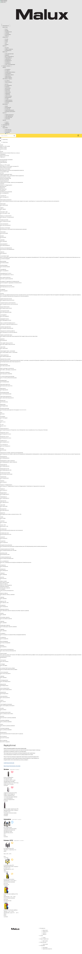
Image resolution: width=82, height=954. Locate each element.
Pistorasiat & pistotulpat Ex (10, 111)
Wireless (9, 514)
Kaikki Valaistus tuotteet (4, 582)
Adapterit (21, 201)
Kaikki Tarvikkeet (3, 450)
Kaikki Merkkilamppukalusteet (5, 393)
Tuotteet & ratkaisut (6, 66)
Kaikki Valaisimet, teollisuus (5, 594)
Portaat (6, 40)
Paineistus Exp (2, 178)
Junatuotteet (7, 118)
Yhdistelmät (25, 562)
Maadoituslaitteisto (8, 100)
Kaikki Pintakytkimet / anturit (5, 434)
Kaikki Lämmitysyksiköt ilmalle (5, 312)
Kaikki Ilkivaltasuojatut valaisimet (6, 626)
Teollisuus (7, 35)
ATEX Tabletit (17, 654)
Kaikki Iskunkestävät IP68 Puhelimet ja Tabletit (8, 669)
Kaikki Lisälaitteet (3, 598)
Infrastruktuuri (5, 37)
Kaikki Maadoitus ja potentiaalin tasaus (7, 336)
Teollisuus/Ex (5, 51)
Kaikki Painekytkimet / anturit (5, 438)
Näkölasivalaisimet (51, 454)
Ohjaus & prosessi (8, 96)
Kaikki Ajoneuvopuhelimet (5, 697)
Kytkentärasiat (8, 88)
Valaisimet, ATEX (3, 585)
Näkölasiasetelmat (29, 454)
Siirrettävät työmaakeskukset (41, 546)
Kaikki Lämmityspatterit (4, 316)
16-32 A (20, 410)
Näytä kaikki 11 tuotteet (19, 840)
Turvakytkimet (2, 190)
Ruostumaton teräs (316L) (71, 360)
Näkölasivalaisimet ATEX (59, 454)
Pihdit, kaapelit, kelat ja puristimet (25, 336)
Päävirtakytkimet (3, 186)
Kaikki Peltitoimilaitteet (4, 262)
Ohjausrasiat (7, 90)
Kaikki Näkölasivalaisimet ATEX (5, 470)
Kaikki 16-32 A (3, 422)
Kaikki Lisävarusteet (3, 506)
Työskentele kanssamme (47, 948)
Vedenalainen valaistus (9, 74)
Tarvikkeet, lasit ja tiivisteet (69, 454)
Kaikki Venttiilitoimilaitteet (5, 266)
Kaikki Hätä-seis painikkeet (5, 365)
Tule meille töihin (8, 131)
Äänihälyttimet (14, 562)
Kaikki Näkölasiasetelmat (4, 458)
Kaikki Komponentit (3, 538)
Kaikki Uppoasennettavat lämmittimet (7, 300)
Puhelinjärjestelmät (8, 101)
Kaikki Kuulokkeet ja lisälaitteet (6, 721)
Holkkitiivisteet (16, 201)
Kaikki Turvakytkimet (4, 542)
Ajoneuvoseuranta (8, 117)
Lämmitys (7, 102)
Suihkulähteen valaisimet (20, 610)
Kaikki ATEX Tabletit (3, 665)
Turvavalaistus (7, 69)
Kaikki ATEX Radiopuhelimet (5, 681)
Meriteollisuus (7, 61)
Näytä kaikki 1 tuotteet (16, 819)
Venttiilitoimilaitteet (21, 257)
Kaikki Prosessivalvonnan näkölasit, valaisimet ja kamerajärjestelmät (12, 454)
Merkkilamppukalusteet (4, 361)
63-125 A (24, 410)
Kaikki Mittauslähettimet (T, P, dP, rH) (6, 274)
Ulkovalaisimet (9, 585)
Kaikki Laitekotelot (3, 241)
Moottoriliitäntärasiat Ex (9, 110)
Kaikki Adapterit (3, 209)
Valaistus (4, 67)
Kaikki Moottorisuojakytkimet (5, 356)
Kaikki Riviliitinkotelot (4, 233)
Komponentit (7, 89)
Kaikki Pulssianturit (3, 490)
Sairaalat (6, 30)
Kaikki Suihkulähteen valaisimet (6, 618)
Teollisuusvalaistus (8, 77)
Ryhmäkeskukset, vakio (13, 530)
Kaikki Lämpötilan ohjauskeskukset (6, 328)
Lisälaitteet (12, 594)
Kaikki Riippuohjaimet (4, 389)
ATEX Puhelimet (12, 654)
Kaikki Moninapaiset (3, 418)
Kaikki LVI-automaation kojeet (5, 257)
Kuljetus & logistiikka (9, 49)
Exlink (13, 410)
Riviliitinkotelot (15, 229)
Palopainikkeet (8, 178)
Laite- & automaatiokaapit (10, 64)
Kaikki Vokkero (2, 725)
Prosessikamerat (77, 454)
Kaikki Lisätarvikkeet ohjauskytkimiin (7, 397)
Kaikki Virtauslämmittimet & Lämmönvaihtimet (9, 304)
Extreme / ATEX (18, 514)
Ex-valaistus (7, 70)
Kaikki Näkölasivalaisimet (4, 466)
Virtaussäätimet (28, 257)
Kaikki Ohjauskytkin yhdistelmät (6, 373)
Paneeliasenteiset (62, 360)
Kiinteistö (8, 153)
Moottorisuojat (8, 92)
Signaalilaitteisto (8, 97)
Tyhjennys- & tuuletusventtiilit (36, 201)
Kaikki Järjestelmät (3, 340)
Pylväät (6, 106)
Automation (13, 514)
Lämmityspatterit (56, 294)
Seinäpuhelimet (51, 654)
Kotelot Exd (22, 170)
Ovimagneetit (7, 258)
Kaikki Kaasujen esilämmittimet (6, 308)
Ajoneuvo (18, 153)
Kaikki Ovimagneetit (3, 290)
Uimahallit (7, 33)
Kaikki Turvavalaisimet (4, 638)
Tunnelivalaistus (8, 73)
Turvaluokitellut (8, 34)
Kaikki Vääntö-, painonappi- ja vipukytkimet (8, 369)
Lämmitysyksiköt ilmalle (47, 294)
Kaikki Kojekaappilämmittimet (5, 320)
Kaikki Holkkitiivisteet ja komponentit (7, 201)
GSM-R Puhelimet (12, 733)
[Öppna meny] (3, 2)
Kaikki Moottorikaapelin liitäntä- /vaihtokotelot (8, 352)
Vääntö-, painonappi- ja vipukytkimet (28, 360)
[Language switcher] (6, 133)
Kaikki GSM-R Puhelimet (4, 737)
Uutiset (44, 937)
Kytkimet (6, 84)
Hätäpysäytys (7, 93)
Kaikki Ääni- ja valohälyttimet (5, 562)
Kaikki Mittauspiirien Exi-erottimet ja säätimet (8, 332)
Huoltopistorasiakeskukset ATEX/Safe (22, 546)
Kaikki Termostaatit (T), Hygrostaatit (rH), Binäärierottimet (11, 282)
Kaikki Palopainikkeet (4, 405)
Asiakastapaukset (6, 124)
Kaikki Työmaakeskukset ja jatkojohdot (7, 546)
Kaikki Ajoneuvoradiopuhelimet (6, 689)
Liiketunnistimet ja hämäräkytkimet (7, 590)
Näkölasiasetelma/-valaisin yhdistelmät (40, 454)
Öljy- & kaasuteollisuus (9, 56)
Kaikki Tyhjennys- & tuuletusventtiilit (7, 217)
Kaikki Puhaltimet (3, 482)
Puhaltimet (7, 86)
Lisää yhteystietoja (3, 162)
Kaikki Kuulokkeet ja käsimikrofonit (6, 713)
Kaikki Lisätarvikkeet (4, 348)
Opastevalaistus (8, 76)
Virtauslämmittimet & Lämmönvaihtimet (26, 294)
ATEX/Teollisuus (6, 78)
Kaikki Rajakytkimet (3, 514)
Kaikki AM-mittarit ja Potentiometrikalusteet (8, 377)
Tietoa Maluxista (8, 129)
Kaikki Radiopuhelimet (4, 685)
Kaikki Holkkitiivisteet (4, 205)
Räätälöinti (7, 55)
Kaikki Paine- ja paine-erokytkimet (6, 278)
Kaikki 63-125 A (3, 426)
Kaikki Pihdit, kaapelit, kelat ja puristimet (7, 344)
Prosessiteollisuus (8, 57)
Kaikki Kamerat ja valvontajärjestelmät (7, 249)
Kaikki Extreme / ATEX (4, 526)
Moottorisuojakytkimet (19, 175)
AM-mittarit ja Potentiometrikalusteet (52, 360)
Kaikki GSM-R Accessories (5, 741)
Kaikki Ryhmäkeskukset (4, 530)
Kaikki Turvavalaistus (4, 634)
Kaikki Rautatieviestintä (4, 733)
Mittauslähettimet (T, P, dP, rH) (37, 257)
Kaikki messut (45, 941)
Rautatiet (7, 47)
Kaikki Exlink (2, 414)
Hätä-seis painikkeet (17, 360)
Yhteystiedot (7, 132)
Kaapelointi (7, 123)
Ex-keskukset (7, 108)
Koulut (6, 29)
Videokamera (7, 94)
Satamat (6, 44)
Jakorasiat (20, 229)
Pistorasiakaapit (8, 107)
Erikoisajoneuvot (8, 50)
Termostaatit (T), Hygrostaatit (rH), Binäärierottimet (63, 257)
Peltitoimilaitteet (14, 257)
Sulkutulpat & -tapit (27, 201)
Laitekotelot (24, 229)
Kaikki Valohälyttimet (4, 570)
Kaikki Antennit (3, 701)
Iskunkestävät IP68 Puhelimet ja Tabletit (27, 654)
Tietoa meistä (5, 127)
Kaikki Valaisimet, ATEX (4, 602)
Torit (6, 43)
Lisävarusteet (42, 486)
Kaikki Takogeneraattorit (4, 494)
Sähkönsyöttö (5, 104)
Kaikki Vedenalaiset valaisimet (5, 610)
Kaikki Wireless (3, 518)
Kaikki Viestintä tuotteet (4, 654)
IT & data (6, 98)
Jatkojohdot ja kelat (32, 546)
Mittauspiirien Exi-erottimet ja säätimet (21, 296)
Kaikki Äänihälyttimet (4, 566)
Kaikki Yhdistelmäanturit (4, 498)
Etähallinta (24, 634)
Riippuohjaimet (79, 360)
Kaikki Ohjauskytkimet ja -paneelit (6, 360)
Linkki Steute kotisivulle (9, 763)
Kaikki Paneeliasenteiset (4, 381)
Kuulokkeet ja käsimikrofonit (5, 656)
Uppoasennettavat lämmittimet (12, 294)
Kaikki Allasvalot (3, 614)
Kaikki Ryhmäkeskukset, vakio (5, 534)
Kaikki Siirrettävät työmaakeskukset (6, 558)
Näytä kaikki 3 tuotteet (14, 769)
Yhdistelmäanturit (29, 486)
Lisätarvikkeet (34, 336)
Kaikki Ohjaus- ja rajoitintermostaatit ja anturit (8, 324)
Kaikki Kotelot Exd (3, 253)
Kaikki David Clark (3, 717)
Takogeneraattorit (23, 486)
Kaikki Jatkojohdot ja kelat (4, 554)
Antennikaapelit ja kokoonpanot (71, 654)
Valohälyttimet (19, 562)
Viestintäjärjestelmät (9, 116)
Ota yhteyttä (45, 947)
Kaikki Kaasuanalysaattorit (5, 245)
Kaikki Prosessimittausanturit (5, 430)
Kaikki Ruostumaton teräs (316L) (6, 385)
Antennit (7, 122)
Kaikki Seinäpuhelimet (4, 693)
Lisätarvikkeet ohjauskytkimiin (14, 361)
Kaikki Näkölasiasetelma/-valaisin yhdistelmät (8, 462)
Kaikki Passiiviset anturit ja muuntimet (7, 286)
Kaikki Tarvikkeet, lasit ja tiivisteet (6, 474)
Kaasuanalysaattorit (3, 170)
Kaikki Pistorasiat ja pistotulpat (5, 410)
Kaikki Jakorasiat (3, 237)
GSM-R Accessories (19, 733)
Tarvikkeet (46, 430)
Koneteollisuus (8, 63)
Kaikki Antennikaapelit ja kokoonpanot (7, 705)
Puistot (6, 41)
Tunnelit (6, 39)
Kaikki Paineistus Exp (4, 401)
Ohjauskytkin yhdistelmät (39, 360)
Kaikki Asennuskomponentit (5, 225)
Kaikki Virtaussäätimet (4, 270)
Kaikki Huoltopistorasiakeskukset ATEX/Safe (8, 550)
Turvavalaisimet (11, 634)
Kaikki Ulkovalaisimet (4, 606)
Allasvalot (13, 610)
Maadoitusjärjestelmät (9, 114)
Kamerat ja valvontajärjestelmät (13, 170)
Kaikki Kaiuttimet (3, 578)
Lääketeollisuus (8, 59)
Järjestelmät (17, 336)
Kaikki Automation (3, 522)
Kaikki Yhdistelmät (3, 574)
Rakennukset (5, 27)
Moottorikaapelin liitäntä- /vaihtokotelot (7, 175)
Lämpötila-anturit (32, 430)
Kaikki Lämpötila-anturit (4, 442)
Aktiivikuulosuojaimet (39, 654)
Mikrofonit (79, 654)
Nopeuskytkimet (36, 486)
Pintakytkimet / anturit (15, 430)
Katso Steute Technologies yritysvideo (12, 766)
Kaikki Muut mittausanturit (5, 446)
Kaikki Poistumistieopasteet (5, 642)
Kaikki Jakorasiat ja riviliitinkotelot (6, 229)
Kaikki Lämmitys (3, 294)
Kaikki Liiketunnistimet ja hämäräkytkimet (8, 650)
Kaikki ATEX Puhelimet (4, 661)
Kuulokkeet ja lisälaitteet (11, 717)
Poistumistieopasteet (18, 634)
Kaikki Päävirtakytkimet (4, 510)
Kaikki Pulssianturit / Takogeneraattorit (7, 486)
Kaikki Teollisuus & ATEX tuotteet (6, 166)
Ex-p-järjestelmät (8, 85)
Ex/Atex (5, 153)
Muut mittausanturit (40, 430)
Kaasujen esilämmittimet (38, 294)
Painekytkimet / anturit (24, 430)
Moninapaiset (16, 410)
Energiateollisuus (8, 60)
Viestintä (4, 120)
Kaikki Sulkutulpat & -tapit (5, 213)
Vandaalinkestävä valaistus (10, 72)
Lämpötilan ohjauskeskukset (8, 296)
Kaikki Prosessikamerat (4, 478)
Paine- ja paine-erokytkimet (48, 257)
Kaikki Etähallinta (3, 646)
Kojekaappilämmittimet (63, 294)
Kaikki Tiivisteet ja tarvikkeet (5, 221)
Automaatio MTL (15, 166)
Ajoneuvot (4, 45)
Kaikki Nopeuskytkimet (4, 502)
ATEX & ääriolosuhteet (9, 53)
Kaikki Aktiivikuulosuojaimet (5, 673)
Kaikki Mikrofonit (3, 709)
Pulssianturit (17, 486)
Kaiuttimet (29, 562)
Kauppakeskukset (8, 31)
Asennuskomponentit (55, 201)
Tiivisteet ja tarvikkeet (47, 201)
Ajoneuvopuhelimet (58, 654)
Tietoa (4, 126)
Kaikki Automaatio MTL (4, 197)
